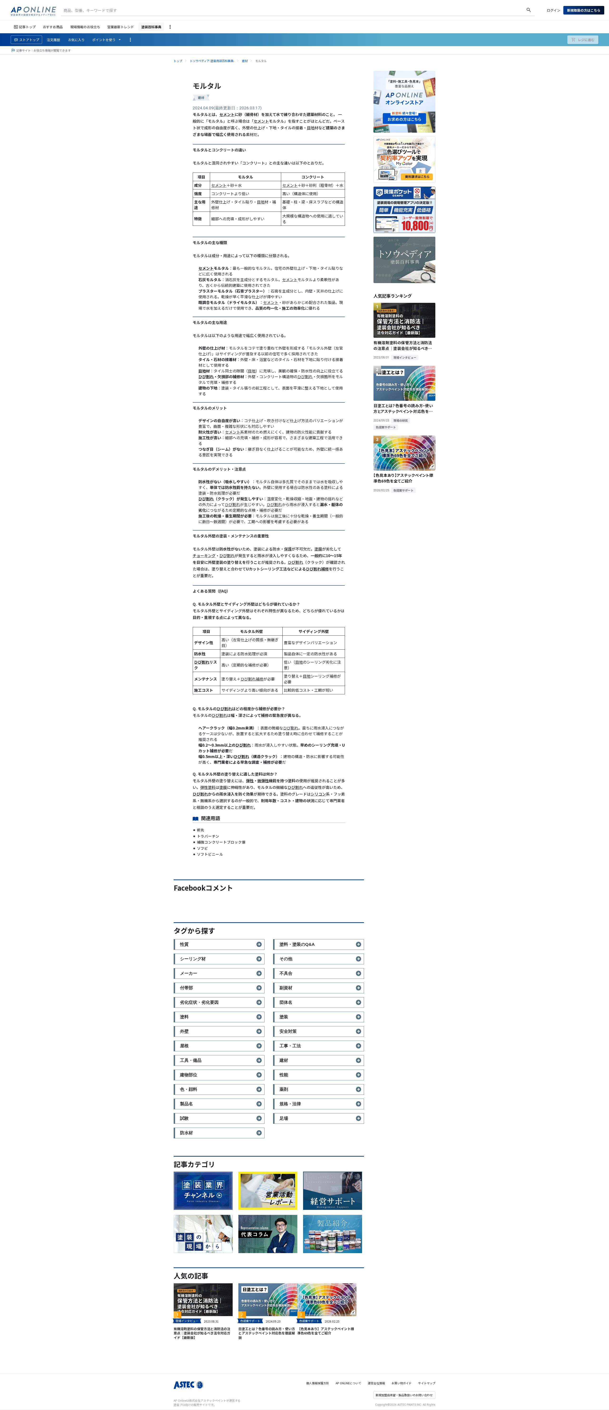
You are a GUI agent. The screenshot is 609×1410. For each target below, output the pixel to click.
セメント (227, 114)
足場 (284, 1118)
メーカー (188, 973)
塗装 (284, 1016)
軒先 (200, 829)
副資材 (286, 987)
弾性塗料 (208, 787)
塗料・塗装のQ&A (297, 944)
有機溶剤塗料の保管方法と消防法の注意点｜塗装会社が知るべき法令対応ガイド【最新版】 (202, 1333)
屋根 (184, 1045)
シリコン (318, 794)
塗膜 (318, 549)
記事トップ (27, 26)
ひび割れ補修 (317, 569)
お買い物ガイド (402, 1383)
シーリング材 (193, 958)
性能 (284, 1074)
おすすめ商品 (53, 26)
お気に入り (76, 39)
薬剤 (284, 1089)
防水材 (186, 1132)
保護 (288, 549)
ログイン (553, 10)
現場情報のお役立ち (85, 26)
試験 (184, 1118)
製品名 (186, 1103)
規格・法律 (290, 1103)
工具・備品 (190, 1060)
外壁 (184, 1031)
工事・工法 (290, 1045)
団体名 (286, 1002)
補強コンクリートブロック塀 (221, 842)
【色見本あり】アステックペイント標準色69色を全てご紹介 (325, 1330)
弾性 (250, 780)
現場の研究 (400, 420)
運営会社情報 (376, 1383)
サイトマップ (426, 1383)
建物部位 (188, 1074)
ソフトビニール (210, 854)
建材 (245, 61)
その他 (286, 958)
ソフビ (202, 848)
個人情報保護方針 (317, 1383)
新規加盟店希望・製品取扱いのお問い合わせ (404, 1395)
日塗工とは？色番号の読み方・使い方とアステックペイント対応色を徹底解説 (266, 1333)
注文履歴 (53, 39)
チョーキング (204, 555)
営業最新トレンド (120, 26)
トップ (178, 61)
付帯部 (186, 987)
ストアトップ (29, 39)
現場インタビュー (187, 1321)
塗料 (184, 1016)
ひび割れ (206, 376)
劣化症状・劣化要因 (199, 1002)
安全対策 (288, 1031)
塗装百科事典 (151, 26)
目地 (310, 127)
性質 (184, 944)
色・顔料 (188, 1089)
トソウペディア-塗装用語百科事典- (212, 61)
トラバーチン (208, 836)
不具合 (286, 973)
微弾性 (263, 780)
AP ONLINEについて (348, 1383)
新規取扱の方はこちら (583, 10)
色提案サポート (250, 1321)
